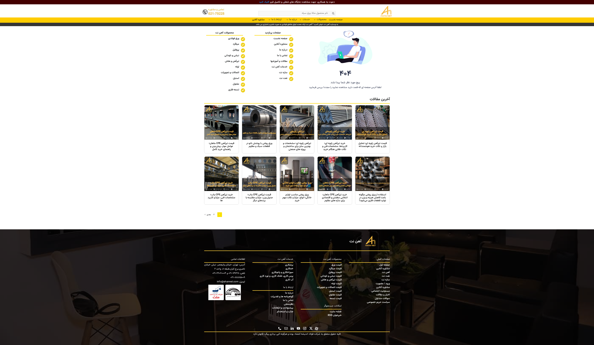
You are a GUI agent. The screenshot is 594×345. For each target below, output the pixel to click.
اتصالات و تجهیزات (230, 73)
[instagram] (304, 328)
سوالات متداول (382, 298)
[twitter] (310, 328)
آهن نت (386, 272)
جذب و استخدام (285, 312)
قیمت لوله (336, 284)
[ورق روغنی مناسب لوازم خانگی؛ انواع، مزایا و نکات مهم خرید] (297, 180)
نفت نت (386, 276)
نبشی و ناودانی (231, 56)
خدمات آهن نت (279, 67)
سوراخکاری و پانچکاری (282, 272)
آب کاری (289, 280)
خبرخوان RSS (335, 315)
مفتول (236, 84)
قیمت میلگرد (335, 269)
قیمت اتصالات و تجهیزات (329, 287)
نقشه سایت (336, 312)
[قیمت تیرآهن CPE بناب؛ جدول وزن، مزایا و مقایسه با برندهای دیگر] (259, 180)
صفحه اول (384, 265)
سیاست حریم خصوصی (378, 302)
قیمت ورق (336, 265)
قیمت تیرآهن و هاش (331, 280)
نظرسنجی (288, 304)
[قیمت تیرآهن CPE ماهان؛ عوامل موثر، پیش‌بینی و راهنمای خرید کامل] (221, 129)
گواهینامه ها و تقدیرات (282, 297)
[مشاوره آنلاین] (258, 19)
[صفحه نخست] (379, 11)
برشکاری (289, 265)
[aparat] (316, 328)
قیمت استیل (335, 291)
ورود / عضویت (383, 284)
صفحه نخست (280, 39)
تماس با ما (282, 56)
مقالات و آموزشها (279, 61)
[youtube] (298, 328)
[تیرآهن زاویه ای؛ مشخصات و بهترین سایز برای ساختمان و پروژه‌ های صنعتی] (297, 129)
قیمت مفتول (335, 295)
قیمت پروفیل (335, 272)
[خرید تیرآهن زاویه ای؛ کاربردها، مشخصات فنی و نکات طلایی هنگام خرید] (334, 129)
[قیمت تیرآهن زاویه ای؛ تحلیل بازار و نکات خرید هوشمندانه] (372, 129)
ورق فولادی (233, 39)
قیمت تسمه (336, 298)
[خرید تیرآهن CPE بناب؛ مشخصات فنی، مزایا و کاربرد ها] (221, 180)
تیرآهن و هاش (232, 61)
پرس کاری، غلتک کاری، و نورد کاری (276, 276)
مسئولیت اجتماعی (380, 291)
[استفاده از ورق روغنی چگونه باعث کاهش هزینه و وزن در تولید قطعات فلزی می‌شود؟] (372, 180)
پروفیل (236, 50)
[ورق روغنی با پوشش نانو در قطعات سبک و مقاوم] (259, 129)
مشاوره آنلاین (280, 44)
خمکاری (289, 269)
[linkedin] (292, 328)
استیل (236, 78)
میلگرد (236, 44)
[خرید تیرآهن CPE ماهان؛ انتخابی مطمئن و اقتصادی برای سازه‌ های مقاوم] (334, 180)
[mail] (286, 328)
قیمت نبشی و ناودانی (331, 276)
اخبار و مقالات (383, 295)
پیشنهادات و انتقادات (282, 308)
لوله (237, 67)
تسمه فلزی (233, 90)
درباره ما (283, 50)
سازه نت (385, 280)
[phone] (279, 328)
